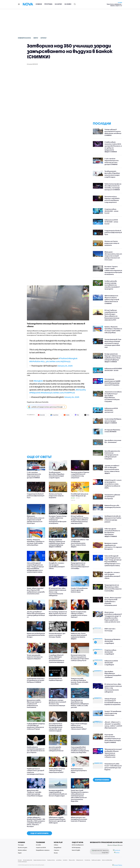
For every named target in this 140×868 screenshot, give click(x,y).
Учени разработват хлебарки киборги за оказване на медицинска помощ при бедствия (80, 749)
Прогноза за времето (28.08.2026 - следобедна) (112, 641)
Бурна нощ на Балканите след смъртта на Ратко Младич (36, 635)
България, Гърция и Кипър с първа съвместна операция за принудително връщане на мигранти (58, 519)
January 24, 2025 (65, 366)
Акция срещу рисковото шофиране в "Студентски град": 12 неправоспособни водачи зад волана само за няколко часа (113, 617)
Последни (21, 845)
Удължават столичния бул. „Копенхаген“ (113, 441)
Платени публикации (22, 861)
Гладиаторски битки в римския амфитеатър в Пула (35, 495)
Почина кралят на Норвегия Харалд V (55, 679)
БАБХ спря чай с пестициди (110, 629)
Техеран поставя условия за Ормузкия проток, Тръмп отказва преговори (79, 681)
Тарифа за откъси (51, 860)
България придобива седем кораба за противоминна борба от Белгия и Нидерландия (58, 793)
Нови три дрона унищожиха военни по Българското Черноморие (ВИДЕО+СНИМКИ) (112, 532)
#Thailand (63, 358)
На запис (58, 4)
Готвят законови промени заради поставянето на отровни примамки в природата (112, 285)
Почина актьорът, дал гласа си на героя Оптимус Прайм (57, 635)
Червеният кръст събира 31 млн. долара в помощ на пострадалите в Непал (35, 771)
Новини (39, 4)
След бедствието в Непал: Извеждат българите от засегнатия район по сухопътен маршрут (56, 658)
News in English (76, 850)
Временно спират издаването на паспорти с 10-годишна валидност (113, 546)
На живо (67, 4)
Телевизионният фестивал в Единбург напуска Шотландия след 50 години (56, 475)
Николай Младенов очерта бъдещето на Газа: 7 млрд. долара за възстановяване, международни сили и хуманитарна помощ (35, 567)
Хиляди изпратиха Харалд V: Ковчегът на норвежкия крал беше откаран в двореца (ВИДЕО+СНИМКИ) (57, 543)
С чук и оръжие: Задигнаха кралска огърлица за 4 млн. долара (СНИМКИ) (34, 475)
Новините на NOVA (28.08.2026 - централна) (111, 410)
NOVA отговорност (78, 845)
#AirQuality (81, 390)
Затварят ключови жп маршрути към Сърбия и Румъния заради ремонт (113, 519)
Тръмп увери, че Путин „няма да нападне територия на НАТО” (57, 770)
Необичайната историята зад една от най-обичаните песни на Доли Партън (36, 749)
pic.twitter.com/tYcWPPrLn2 (62, 393)
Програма (48, 4)
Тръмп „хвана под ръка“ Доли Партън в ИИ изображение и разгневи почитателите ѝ (36, 590)
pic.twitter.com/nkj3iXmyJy (58, 361)
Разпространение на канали (39, 860)
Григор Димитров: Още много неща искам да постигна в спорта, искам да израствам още (113, 343)
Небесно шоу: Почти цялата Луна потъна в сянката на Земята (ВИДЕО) (79, 636)
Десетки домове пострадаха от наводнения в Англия (56, 748)
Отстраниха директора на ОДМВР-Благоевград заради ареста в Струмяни (113, 382)
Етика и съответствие (107, 860)
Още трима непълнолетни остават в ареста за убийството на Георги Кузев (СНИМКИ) (113, 738)
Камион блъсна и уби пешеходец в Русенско (113, 506)
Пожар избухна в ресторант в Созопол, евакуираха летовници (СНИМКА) (113, 132)
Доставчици (58, 860)
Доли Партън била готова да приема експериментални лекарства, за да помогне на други (55, 727)
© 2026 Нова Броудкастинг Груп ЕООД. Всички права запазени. (31, 864)
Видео (20, 853)
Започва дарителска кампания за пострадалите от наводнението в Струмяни (112, 454)
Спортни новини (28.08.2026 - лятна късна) (111, 211)
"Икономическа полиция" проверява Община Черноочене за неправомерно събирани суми (113, 753)
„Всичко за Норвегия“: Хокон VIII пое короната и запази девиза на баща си (36, 614)
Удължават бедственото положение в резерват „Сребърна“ (113, 674)
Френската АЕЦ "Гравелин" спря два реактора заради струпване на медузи (35, 793)
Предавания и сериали (42, 850)
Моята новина (22, 850)
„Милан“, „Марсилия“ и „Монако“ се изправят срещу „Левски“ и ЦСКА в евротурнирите (113, 724)
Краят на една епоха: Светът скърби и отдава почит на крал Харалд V (79, 614)
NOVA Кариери (76, 847)
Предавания (57, 847)
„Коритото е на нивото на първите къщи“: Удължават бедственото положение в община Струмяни (113, 396)
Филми (56, 853)
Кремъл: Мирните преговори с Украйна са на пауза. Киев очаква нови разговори (35, 542)
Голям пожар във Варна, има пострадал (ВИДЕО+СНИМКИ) (113, 421)
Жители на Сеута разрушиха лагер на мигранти (56, 495)
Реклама (20, 860)
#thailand (45, 393)
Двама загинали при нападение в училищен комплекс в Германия (79, 819)
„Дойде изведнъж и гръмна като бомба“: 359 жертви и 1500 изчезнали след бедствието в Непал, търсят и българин (36, 822)
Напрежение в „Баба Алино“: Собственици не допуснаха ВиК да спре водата (113, 766)
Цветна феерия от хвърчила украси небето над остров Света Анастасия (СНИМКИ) (112, 299)
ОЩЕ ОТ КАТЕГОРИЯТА (39, 833)
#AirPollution (35, 361)
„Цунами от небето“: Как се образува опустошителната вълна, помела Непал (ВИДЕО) (80, 543)
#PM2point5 (34, 393)
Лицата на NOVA (41, 847)
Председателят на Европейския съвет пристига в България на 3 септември (80, 565)
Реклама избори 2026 (27, 860)
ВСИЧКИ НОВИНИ (102, 780)
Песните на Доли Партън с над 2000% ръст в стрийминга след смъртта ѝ (80, 475)
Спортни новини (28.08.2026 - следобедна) (110, 652)
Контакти (65, 860)
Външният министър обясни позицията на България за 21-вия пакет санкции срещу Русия (80, 657)
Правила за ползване (96, 860)
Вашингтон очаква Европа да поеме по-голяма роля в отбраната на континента (34, 703)
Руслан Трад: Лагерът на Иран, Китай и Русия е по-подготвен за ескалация (58, 613)
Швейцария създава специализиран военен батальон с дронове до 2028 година (57, 820)
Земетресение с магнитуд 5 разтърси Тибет (79, 770)
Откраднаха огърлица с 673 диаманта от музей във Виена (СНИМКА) (36, 680)
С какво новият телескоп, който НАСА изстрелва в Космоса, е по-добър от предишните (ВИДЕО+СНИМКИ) (113, 146)
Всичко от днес (22, 847)
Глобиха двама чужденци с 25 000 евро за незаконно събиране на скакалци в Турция (36, 726)
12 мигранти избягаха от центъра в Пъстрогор (112, 496)
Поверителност (79, 860)
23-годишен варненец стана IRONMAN (112, 430)
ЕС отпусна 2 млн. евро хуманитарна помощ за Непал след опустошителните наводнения (57, 591)
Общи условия (72, 860)
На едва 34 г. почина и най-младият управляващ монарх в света (56, 565)
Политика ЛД (87, 860)
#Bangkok (72, 358)
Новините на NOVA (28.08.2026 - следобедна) (111, 662)
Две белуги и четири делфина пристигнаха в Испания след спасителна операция (57, 702)
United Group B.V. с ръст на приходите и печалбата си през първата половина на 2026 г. (113, 484)
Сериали (56, 850)
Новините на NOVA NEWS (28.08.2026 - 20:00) (113, 369)
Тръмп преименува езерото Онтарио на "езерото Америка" (34, 656)
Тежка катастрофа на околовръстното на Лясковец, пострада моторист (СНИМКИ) (113, 186)
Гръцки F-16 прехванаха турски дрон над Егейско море (79, 590)
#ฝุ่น (43, 361)
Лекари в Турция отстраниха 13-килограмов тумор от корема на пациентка (113, 701)
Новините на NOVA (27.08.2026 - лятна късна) (111, 221)
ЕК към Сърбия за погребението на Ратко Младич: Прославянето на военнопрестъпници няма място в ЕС (79, 519)
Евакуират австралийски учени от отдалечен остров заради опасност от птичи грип (35, 519)
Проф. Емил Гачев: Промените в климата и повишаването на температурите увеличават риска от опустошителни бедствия (79, 796)
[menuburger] (19, 4)
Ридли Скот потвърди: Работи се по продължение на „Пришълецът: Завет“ (79, 726)
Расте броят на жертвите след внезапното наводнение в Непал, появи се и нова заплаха (80, 703)
